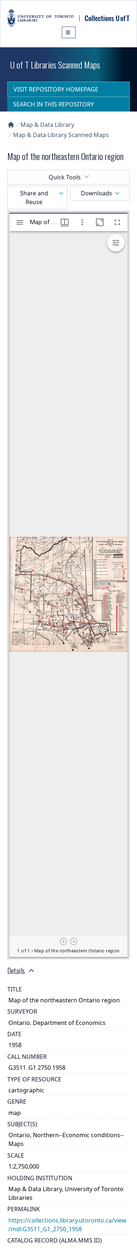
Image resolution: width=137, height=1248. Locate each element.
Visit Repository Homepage (56, 89)
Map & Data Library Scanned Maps (61, 135)
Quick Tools (65, 177)
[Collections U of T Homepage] (11, 124)
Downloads (96, 193)
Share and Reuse (34, 197)
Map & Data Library (47, 125)
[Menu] (69, 32)
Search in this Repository (53, 104)
